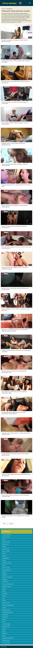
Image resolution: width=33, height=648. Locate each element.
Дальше (11, 523)
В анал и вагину (6, 537)
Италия (4, 539)
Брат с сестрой (6, 551)
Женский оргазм (6, 570)
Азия (3, 598)
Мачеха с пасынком (7, 577)
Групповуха (5, 617)
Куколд (4, 619)
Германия (4, 593)
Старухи (4, 546)
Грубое (4, 631)
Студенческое (5, 549)
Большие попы (6, 541)
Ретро (3, 621)
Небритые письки (6, 586)
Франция (4, 633)
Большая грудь (6, 610)
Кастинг (4, 600)
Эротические (5, 544)
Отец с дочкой (5, 642)
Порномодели (5, 558)
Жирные (4, 572)
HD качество (5, 581)
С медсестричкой (6, 534)
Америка (4, 556)
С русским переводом (7, 605)
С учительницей (6, 624)
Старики (4, 607)
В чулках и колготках (7, 584)
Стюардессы (5, 614)
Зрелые (4, 553)
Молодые (4, 579)
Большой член (6, 603)
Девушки (4, 574)
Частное (4, 595)
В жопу (4, 560)
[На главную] (9, 3)
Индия (3, 591)
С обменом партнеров (7, 638)
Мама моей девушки (7, 612)
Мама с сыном (5, 567)
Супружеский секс (7, 563)
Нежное (4, 588)
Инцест (4, 565)
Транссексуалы (6, 626)
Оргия (3, 635)
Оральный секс (6, 640)
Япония (4, 628)
